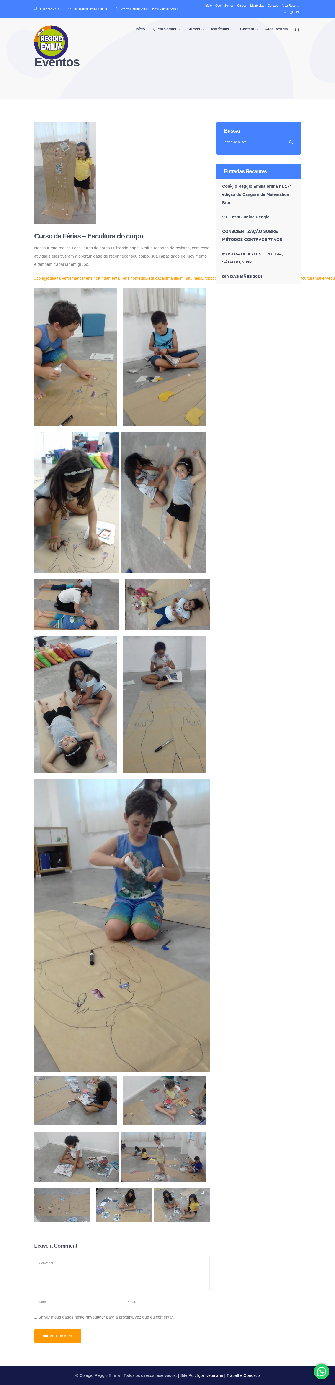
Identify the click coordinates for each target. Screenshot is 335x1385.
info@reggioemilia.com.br (90, 8)
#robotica (210, 278)
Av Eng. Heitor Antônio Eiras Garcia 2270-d (149, 8)
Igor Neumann (210, 1375)
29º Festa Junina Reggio (246, 217)
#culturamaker (313, 278)
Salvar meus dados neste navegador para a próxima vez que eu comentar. (106, 1317)
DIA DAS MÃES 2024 (242, 276)
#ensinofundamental (102, 278)
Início (208, 5)
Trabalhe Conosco (243, 1375)
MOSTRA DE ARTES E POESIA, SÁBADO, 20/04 (252, 258)
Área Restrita (290, 5)
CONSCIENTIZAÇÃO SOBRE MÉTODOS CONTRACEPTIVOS (252, 235)
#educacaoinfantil (162, 278)
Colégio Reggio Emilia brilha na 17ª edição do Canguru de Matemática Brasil (256, 194)
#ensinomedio (133, 278)
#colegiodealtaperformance (59, 278)
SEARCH (291, 142)
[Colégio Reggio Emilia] (51, 42)
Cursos (242, 5)
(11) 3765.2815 (49, 8)
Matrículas (257, 5)
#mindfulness (190, 278)
